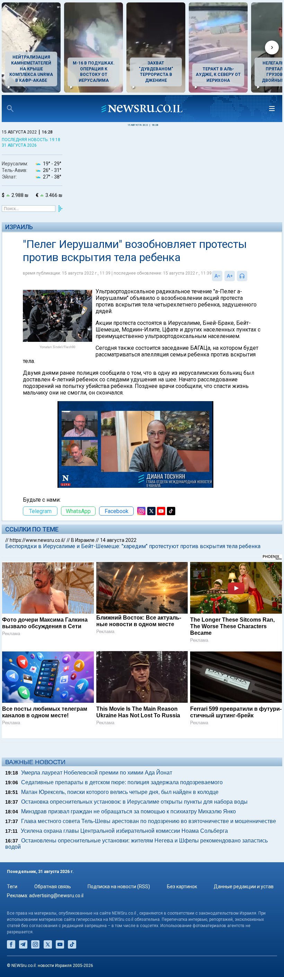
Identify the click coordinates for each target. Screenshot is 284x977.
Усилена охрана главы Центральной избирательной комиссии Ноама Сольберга (124, 831)
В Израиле (83, 540)
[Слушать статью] (249, 276)
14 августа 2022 (118, 540)
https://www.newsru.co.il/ (37, 540)
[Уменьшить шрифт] (217, 276)
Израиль (19, 227)
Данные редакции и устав (244, 886)
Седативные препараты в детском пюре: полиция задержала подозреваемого (122, 782)
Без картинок (182, 886)
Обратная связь (52, 886)
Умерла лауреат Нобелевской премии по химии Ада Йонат (96, 773)
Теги (12, 886)
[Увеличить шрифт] (229, 276)
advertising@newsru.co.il (56, 895)
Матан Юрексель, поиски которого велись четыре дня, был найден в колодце (120, 792)
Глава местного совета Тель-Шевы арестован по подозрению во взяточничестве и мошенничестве (148, 821)
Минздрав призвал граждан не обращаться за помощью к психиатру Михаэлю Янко (128, 811)
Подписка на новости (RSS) (119, 886)
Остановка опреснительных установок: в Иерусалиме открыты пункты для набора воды (134, 802)
